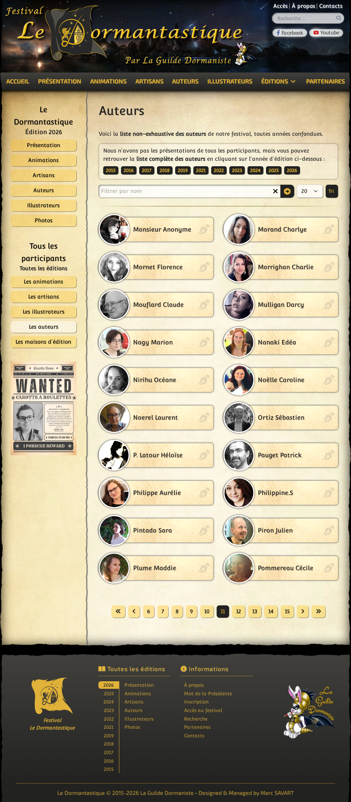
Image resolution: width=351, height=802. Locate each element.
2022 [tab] (109, 719)
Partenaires (197, 727)
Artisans (149, 81)
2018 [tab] (109, 744)
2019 (183, 170)
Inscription (196, 702)
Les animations (43, 281)
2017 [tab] (108, 752)
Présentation (59, 81)
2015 (111, 170)
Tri (331, 191)
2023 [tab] (109, 710)
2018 (165, 170)
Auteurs (185, 81)
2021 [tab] (108, 727)
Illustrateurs (229, 81)
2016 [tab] (109, 761)
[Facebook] (289, 33)
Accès (280, 6)
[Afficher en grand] (40, 408)
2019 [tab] (109, 735)
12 (238, 611)
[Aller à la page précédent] (134, 611)
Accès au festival (203, 710)
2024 (255, 170)
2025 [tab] (109, 693)
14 (271, 611)
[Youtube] (326, 33)
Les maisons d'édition (43, 342)
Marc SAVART (277, 792)
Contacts (330, 6)
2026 (292, 170)
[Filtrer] (287, 191)
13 (254, 611)
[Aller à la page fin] (318, 611)
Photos (132, 727)
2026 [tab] (109, 685)
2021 (201, 170)
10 (206, 611)
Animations (108, 81)
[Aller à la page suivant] (302, 611)
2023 (237, 170)
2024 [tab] (109, 702)
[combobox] (308, 18)
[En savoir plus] (299, 706)
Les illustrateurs (43, 311)
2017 (147, 170)
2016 (129, 170)
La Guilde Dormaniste (167, 792)
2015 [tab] (108, 769)
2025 (274, 170)
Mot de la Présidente (208, 693)
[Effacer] (275, 191)
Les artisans (43, 296)
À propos (303, 6)
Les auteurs (43, 327)
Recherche (195, 719)
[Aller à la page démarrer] (118, 611)
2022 (219, 170)
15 (287, 611)
